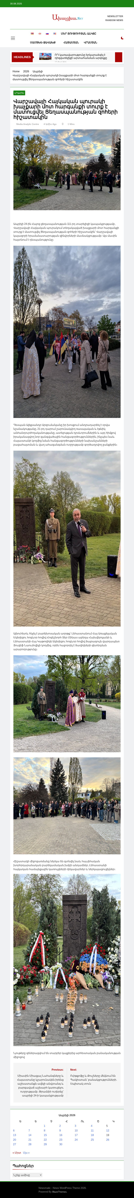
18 (92, 1135)
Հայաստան (71, 42)
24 (76, 1139)
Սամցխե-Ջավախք (43, 42)
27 (14, 1144)
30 (60, 1144)
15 (45, 1135)
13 (14, 1135)
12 (107, 1130)
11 (92, 1130)
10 (76, 1130)
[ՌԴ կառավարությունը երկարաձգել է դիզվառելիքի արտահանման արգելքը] (45, 56)
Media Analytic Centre (27, 124)
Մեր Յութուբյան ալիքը (78, 33)
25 (92, 1139)
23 (60, 1139)
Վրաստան (90, 42)
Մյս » (26, 1152)
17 (76, 1135)
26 (107, 1139)
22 (45, 1139)
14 (29, 1135)
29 (45, 1144)
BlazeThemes (59, 1191)
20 (14, 1139)
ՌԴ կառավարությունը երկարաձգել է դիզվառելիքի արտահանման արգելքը (81, 56)
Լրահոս (19, 93)
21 (29, 1139)
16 (60, 1135)
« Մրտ (17, 1152)
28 (29, 1144)
